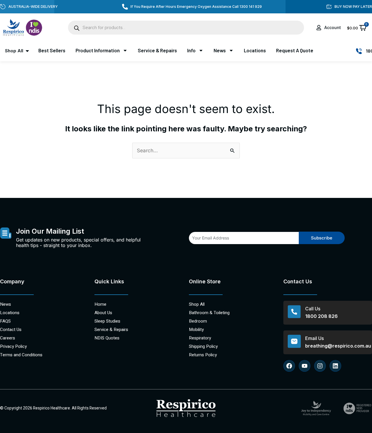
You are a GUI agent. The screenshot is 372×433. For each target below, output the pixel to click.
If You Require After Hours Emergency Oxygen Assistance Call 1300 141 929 (196, 6)
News (220, 50)
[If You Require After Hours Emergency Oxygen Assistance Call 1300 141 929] (125, 7)
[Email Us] (294, 341)
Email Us (314, 338)
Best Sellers (51, 50)
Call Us (312, 309)
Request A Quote (294, 50)
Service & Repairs (157, 50)
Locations (255, 50)
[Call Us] (294, 311)
